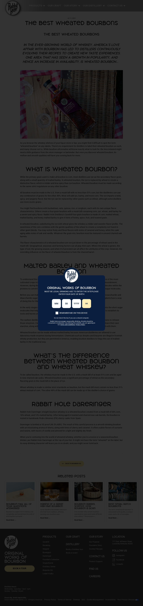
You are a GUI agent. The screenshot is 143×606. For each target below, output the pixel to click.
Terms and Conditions (67, 324)
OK (86, 303)
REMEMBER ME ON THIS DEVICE (73, 313)
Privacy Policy (80, 324)
